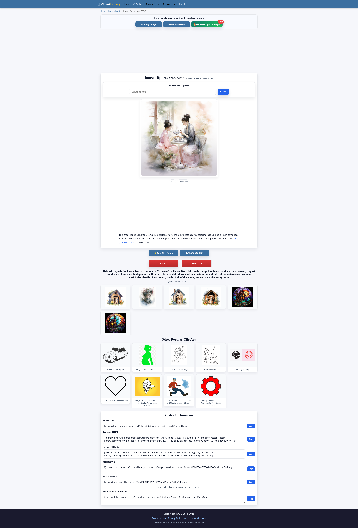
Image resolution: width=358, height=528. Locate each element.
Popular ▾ (183, 4)
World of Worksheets (195, 518)
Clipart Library (172, 513)
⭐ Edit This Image (164, 253)
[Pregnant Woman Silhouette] (147, 355)
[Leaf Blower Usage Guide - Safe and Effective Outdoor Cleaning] (179, 386)
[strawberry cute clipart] (242, 355)
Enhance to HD (194, 253)
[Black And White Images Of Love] (115, 386)
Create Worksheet (176, 24)
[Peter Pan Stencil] (210, 355)
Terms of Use (169, 4)
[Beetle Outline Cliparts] (115, 355)
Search (223, 92)
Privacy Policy (152, 4)
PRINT (163, 263)
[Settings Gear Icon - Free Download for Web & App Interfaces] (210, 386)
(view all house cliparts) (179, 281)
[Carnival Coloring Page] (179, 355)
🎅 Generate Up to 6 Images (208, 23)
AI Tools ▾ (137, 4)
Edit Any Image (148, 24)
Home (126, 4)
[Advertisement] (179, 51)
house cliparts (114, 11)
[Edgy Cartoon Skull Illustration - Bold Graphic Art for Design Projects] (147, 386)
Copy (251, 426)
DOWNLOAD (197, 263)
